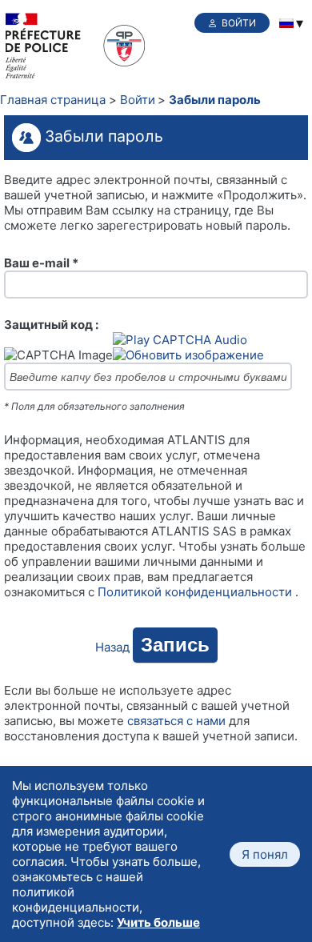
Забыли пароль (215, 99)
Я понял (265, 854)
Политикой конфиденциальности (196, 591)
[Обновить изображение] (188, 355)
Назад (112, 647)
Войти (239, 23)
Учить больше (158, 922)
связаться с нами (176, 720)
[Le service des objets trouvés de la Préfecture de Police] (84, 47)
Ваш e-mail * (41, 263)
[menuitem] (286, 23)
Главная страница (53, 99)
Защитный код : (51, 324)
